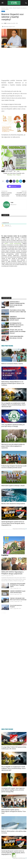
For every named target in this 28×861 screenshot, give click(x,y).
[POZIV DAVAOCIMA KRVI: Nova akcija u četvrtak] (5, 338)
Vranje (18, 171)
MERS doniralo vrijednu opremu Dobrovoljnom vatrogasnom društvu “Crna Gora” (13, 811)
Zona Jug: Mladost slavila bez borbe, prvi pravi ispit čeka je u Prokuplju (13, 425)
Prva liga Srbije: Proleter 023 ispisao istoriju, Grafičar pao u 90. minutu (13, 747)
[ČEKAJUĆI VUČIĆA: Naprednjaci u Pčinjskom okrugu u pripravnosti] (14, 564)
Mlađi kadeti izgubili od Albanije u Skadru (13, 485)
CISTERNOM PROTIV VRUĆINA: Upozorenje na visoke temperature (16, 324)
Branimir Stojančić (8, 171)
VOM (5, 23)
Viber (14, 174)
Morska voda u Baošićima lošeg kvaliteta (13, 503)
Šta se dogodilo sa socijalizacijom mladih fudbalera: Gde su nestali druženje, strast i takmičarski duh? (13, 404)
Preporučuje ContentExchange (19, 528)
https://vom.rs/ (13, 204)
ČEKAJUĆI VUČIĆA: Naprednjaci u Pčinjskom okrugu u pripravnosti (12, 573)
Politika (3, 569)
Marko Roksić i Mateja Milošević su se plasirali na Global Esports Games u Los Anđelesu (12, 383)
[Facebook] (7, 181)
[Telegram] (20, 181)
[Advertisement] (14, 63)
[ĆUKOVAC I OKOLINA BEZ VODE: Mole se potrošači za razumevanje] (5, 600)
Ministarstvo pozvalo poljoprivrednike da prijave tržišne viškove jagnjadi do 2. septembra (13, 446)
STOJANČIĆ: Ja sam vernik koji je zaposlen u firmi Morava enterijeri (21, 194)
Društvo (10, 8)
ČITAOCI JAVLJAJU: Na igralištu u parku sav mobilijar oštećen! (18, 331)
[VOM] (6, 204)
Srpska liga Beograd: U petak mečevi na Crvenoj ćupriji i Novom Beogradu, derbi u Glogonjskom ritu (13, 523)
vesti (14, 171)
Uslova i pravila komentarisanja (12, 243)
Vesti (7, 8)
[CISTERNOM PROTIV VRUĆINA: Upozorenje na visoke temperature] (5, 325)
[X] (10, 181)
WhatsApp (9, 174)
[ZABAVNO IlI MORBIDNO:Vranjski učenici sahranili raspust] (5, 318)
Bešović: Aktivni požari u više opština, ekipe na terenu (13, 832)
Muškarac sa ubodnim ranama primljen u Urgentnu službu (6, 194)
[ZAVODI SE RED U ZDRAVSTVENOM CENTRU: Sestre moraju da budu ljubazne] (5, 303)
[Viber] (14, 181)
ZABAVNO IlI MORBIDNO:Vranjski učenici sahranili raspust (17, 318)
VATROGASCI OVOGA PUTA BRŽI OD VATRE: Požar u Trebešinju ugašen (17, 585)
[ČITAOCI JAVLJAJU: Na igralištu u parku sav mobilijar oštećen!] (5, 331)
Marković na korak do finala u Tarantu (12, 363)
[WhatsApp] (17, 181)
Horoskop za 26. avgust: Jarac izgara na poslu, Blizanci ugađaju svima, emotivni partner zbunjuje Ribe (12, 789)
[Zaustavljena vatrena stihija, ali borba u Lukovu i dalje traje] (5, 312)
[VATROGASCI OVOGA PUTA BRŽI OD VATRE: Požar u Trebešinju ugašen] (5, 585)
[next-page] (5, 613)
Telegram (18, 174)
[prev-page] (2, 613)
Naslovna (3, 8)
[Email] (23, 181)
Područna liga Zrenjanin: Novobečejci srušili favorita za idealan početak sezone (13, 466)
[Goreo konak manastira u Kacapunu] (5, 607)
